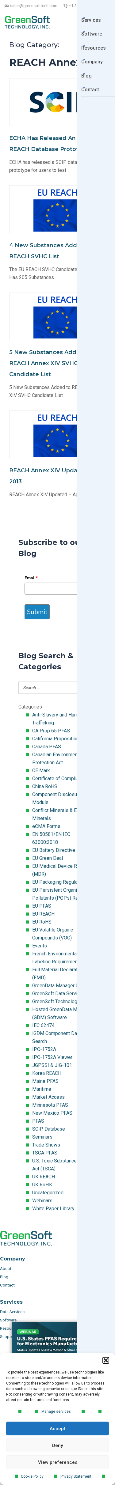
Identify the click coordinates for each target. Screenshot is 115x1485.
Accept (57, 1428)
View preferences (57, 1462)
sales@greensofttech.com (33, 5)
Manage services (56, 1411)
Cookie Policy (32, 1476)
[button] (106, 1360)
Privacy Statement (75, 1476)
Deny (57, 1445)
